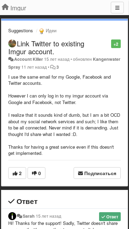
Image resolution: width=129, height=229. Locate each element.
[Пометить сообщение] (107, 43)
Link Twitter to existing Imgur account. (46, 47)
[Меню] (117, 7)
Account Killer (28, 59)
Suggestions (20, 30)
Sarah (29, 216)
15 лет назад (48, 216)
